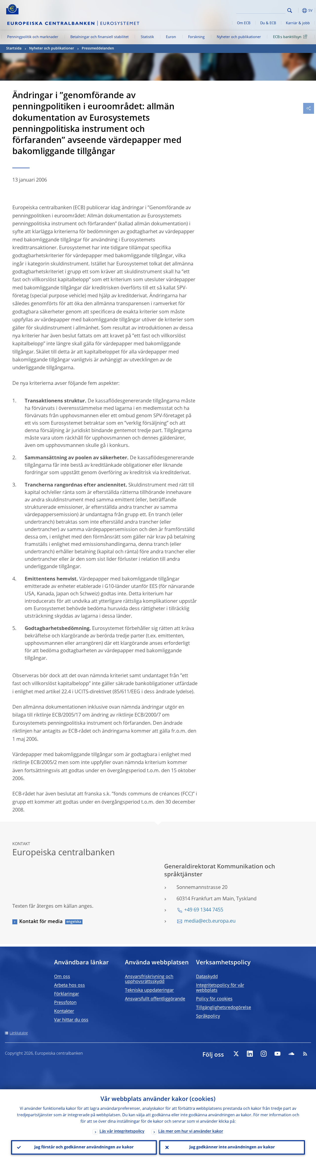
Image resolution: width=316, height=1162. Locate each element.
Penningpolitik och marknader (32, 37)
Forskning (196, 37)
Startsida (13, 48)
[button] (297, 10)
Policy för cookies (214, 999)
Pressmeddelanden (98, 48)
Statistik (147, 37)
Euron (171, 37)
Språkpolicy (208, 1016)
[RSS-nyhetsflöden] (305, 1054)
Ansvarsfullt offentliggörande (155, 999)
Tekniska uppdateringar (149, 990)
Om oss (62, 977)
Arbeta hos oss (69, 985)
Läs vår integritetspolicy (121, 1132)
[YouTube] (277, 1054)
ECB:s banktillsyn (287, 37)
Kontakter (64, 1011)
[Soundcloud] (291, 1054)
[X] (236, 1054)
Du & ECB (268, 23)
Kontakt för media (41, 921)
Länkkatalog (19, 1033)
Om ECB (243, 23)
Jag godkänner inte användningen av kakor (232, 1147)
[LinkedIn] (250, 1054)
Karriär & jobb (298, 23)
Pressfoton (65, 1002)
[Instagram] (264, 1054)
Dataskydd (207, 977)
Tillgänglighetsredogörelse (223, 1007)
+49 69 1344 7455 (203, 910)
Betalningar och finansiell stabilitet (99, 37)
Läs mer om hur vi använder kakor (190, 1132)
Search (290, 10)
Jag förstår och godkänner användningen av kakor (84, 1147)
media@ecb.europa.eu (210, 921)
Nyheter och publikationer (239, 37)
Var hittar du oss (71, 1020)
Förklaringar (66, 994)
